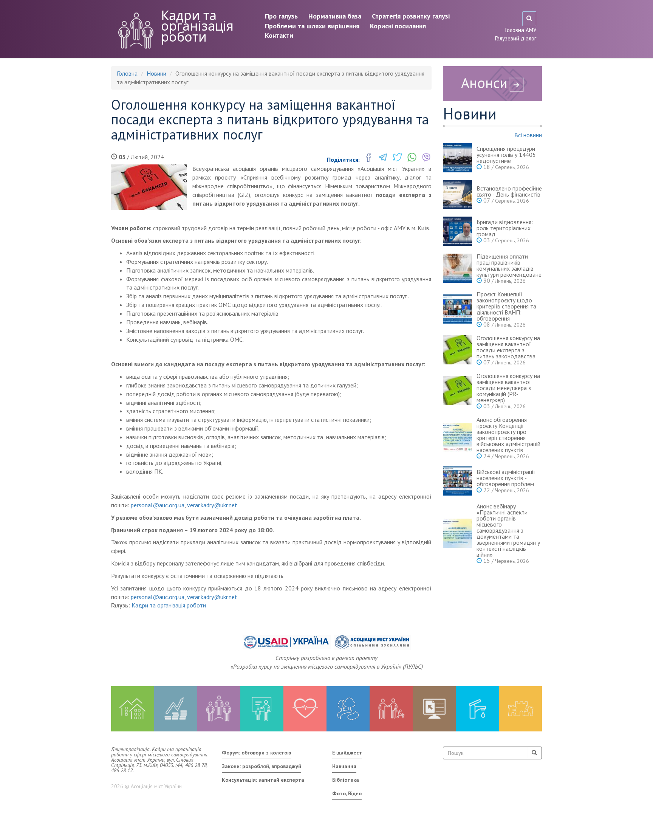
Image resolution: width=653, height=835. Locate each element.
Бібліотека (345, 779)
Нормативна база (334, 16)
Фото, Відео (347, 793)
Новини (156, 73)
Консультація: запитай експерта (263, 779)
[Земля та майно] (132, 708)
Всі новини (528, 135)
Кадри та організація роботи (197, 25)
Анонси (484, 82)
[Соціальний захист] (391, 708)
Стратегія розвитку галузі (411, 16)
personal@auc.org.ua (157, 505)
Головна (127, 73)
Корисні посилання (398, 26)
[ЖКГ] (477, 708)
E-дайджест (347, 752)
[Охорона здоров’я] (304, 708)
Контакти (279, 35)
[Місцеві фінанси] (175, 708)
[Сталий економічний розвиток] (348, 708)
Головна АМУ (520, 30)
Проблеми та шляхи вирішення (312, 26)
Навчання (344, 766)
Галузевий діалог (515, 38)
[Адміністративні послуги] (434, 708)
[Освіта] (261, 708)
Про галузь (281, 16)
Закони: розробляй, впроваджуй (261, 766)
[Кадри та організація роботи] (218, 708)
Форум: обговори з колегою (256, 752)
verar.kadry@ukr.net (212, 505)
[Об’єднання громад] (520, 708)
